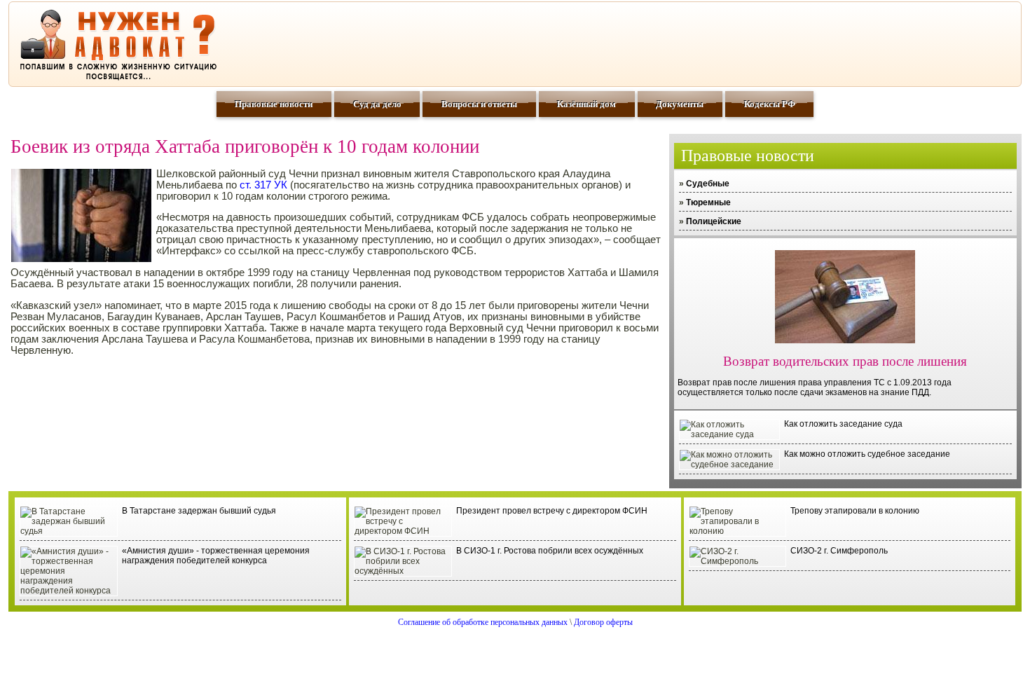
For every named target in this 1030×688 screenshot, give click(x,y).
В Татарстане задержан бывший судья (199, 511)
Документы (679, 104)
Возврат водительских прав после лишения (845, 361)
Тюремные (708, 202)
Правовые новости (274, 104)
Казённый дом (586, 104)
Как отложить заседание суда (843, 424)
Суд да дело (377, 104)
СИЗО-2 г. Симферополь (839, 551)
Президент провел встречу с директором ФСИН (551, 511)
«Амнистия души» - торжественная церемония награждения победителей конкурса (216, 555)
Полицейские (713, 221)
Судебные (707, 183)
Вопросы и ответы (479, 104)
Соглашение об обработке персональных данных (483, 622)
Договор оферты (603, 622)
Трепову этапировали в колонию (854, 511)
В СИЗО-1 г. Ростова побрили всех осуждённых (549, 551)
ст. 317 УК (263, 185)
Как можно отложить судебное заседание (867, 454)
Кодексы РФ (769, 104)
